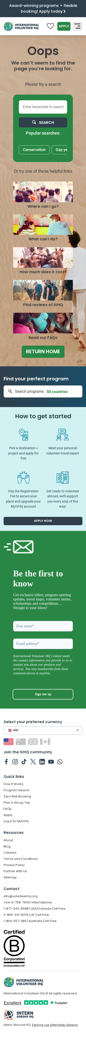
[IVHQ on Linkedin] (42, 761)
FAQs (7, 808)
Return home (43, 351)
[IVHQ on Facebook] (6, 761)
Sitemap (10, 877)
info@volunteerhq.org (21, 896)
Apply (64, 26)
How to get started (43, 416)
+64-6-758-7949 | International (28, 902)
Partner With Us (15, 871)
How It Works (13, 784)
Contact (12, 888)
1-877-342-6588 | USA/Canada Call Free (34, 908)
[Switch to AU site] (21, 741)
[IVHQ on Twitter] (33, 761)
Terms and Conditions (21, 859)
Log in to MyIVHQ (16, 821)
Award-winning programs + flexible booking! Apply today (43, 8)
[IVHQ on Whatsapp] (60, 761)
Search (46, 122)
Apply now (43, 521)
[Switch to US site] (9, 741)
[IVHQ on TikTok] (24, 761)
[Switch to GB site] (33, 741)
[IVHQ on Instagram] (15, 761)
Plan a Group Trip (17, 802)
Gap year (63, 149)
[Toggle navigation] (77, 26)
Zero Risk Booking (17, 796)
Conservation (34, 149)
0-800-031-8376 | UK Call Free (26, 914)
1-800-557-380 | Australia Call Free (30, 921)
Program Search (16, 790)
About (8, 840)
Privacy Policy (14, 865)
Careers (10, 852)
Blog (7, 846)
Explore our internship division (55, 1025)
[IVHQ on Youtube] (51, 761)
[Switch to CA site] (45, 741)
